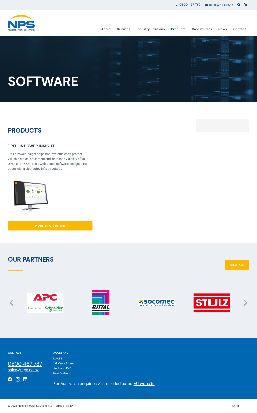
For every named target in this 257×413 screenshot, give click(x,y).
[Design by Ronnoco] (234, 405)
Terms (58, 405)
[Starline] (216, 303)
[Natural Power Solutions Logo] (21, 23)
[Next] (245, 302)
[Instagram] (18, 379)
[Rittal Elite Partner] (49, 302)
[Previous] (11, 302)
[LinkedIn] (25, 379)
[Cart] (245, 5)
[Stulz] (160, 302)
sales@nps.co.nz (23, 369)
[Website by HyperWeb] (238, 405)
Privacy (69, 405)
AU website (144, 383)
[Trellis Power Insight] (30, 176)
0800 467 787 (25, 363)
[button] (238, 4)
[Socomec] (105, 302)
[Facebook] (10, 379)
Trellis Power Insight (31, 145)
